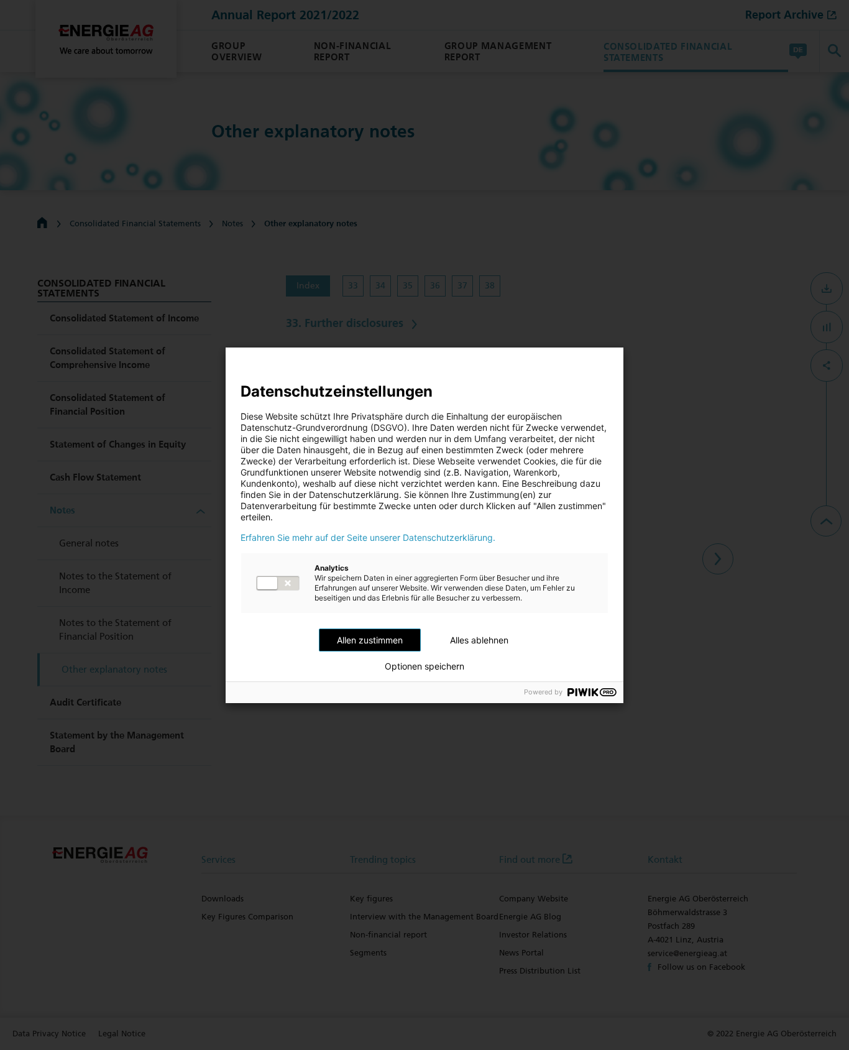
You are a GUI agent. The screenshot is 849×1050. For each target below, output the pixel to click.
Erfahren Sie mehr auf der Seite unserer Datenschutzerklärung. (368, 538)
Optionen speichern (424, 666)
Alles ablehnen (479, 640)
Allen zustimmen (370, 640)
